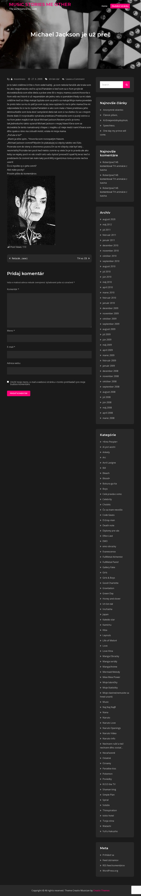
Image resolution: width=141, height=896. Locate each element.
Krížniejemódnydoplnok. (115, 120)
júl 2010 (107, 271)
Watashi (107, 826)
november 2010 (111, 250)
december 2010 (110, 245)
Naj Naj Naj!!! (109, 707)
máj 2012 (107, 224)
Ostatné (107, 758)
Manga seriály (110, 661)
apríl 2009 (108, 350)
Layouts (107, 635)
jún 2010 (107, 276)
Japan (106, 614)
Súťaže (106, 805)
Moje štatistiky (110, 687)
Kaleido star (109, 619)
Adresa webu (13, 363)
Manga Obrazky (111, 656)
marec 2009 (108, 355)
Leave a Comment (75, 79)
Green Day (108, 593)
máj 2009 (107, 344)
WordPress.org (110, 870)
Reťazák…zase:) (19, 258)
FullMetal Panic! (111, 562)
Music (106, 701)
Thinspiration (110, 810)
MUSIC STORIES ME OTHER (40, 4)
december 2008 (110, 370)
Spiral (106, 799)
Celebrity (107, 499)
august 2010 (109, 266)
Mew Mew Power (111, 677)
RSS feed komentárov (114, 865)
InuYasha (107, 609)
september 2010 (111, 261)
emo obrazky (109, 546)
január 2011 (109, 240)
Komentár (13, 289)
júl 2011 (107, 229)
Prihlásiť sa (108, 854)
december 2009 (110, 308)
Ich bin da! (54, 79)
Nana (105, 712)
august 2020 (109, 219)
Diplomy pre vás (111, 530)
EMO (105, 541)
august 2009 (109, 329)
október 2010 (109, 255)
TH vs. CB (82, 258)
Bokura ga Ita (110, 483)
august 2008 (109, 391)
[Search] (126, 84)
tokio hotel (108, 815)
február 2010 (109, 297)
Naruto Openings (112, 728)
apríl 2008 (108, 412)
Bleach (106, 473)
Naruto (106, 717)
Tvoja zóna (108, 820)
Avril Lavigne (109, 462)
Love (105, 645)
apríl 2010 (108, 287)
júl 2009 (107, 334)
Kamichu (107, 624)
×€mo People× (110, 441)
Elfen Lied (108, 535)
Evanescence (109, 551)
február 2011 (109, 234)
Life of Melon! (110, 640)
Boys (105, 488)
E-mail (11, 346)
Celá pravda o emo (112, 494)
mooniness (19, 79)
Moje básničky (110, 682)
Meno (11, 330)
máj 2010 (107, 282)
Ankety (106, 452)
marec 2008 (108, 418)
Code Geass (109, 514)
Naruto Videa (109, 733)
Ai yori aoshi (109, 446)
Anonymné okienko (113, 109)
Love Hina (108, 650)
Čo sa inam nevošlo (113, 509)
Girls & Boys (109, 577)
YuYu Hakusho (110, 831)
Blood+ (106, 478)
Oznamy (107, 763)
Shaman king (109, 789)
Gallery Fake (109, 567)
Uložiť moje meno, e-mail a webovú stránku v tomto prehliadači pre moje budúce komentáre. (47, 383)
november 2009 (111, 313)
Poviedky (107, 779)
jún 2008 (107, 402)
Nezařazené (109, 752)
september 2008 (111, 386)
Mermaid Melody (111, 671)
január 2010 (109, 302)
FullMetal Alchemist (113, 556)
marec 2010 (108, 292)
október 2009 (109, 318)
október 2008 (109, 381)
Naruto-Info (109, 738)
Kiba (105, 630)
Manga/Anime (110, 666)
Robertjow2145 (110, 162)
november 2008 (111, 376)
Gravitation (108, 588)
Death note (108, 525)
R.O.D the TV (109, 784)
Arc (104, 457)
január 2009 (109, 365)
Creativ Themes (101, 890)
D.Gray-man (109, 520)
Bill (104, 467)
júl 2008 (107, 397)
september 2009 (111, 323)
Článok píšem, (110, 115)
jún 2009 (107, 339)
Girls (105, 572)
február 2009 (109, 360)
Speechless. (109, 125)
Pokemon (107, 773)
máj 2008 (107, 407)
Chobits (107, 504)
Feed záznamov (110, 860)
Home (104, 6)
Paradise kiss (109, 768)
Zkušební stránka (120, 6)
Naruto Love (109, 722)
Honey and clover (111, 598)
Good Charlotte (110, 582)
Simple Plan (109, 794)
